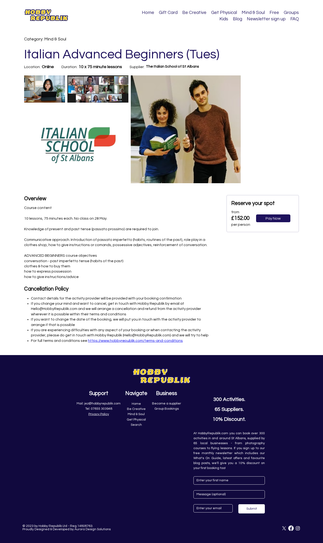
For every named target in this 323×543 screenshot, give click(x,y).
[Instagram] (298, 528)
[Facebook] (291, 528)
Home (136, 403)
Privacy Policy (98, 414)
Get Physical (136, 419)
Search (136, 424)
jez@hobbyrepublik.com (102, 403)
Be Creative (136, 409)
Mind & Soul (136, 414)
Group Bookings (166, 408)
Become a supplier (166, 403)
